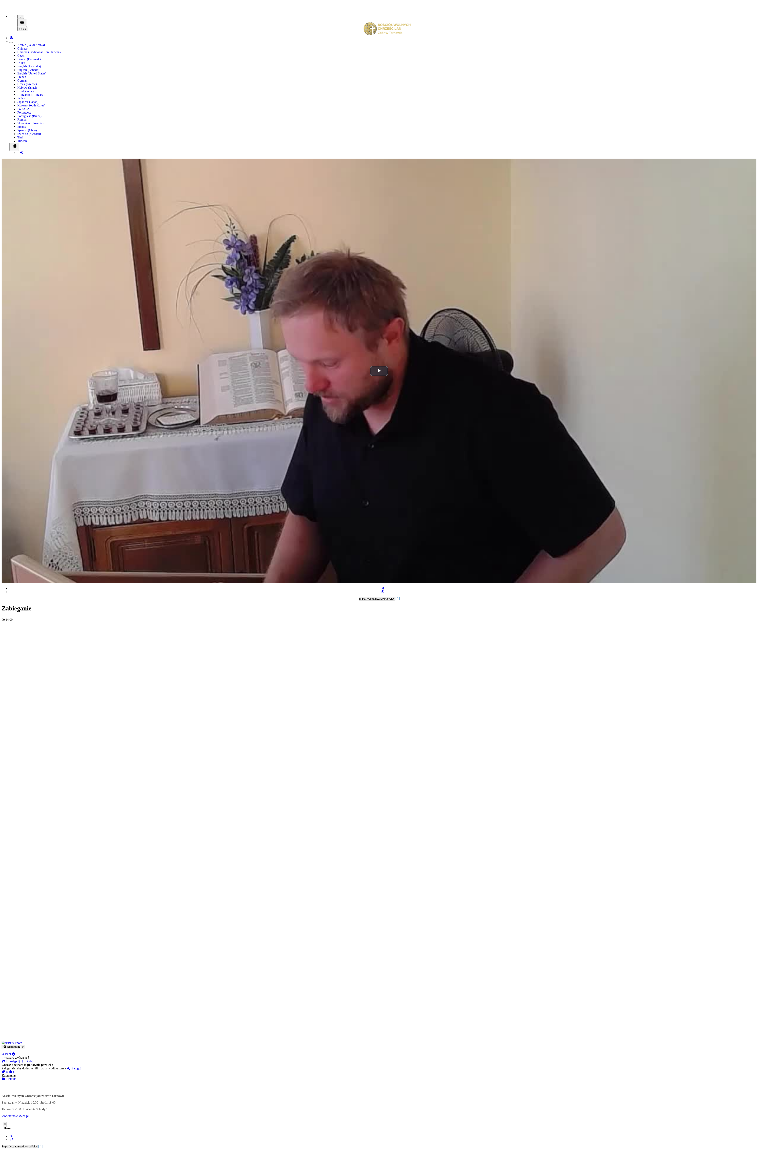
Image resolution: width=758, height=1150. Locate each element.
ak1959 (7, 1054)
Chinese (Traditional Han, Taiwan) (39, 52)
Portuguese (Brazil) (29, 116)
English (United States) (31, 73)
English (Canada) (28, 69)
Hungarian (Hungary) (30, 94)
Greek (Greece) (27, 84)
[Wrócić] (20, 17)
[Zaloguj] (21, 152)
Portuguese (24, 112)
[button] (13, 1047)
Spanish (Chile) (27, 130)
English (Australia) (29, 66)
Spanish (22, 126)
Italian (21, 98)
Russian (22, 119)
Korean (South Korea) (31, 105)
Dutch (21, 62)
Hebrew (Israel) (27, 87)
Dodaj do (31, 1061)
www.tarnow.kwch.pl (15, 1116)
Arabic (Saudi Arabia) (31, 45)
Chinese (22, 48)
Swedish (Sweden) (29, 133)
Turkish (22, 141)
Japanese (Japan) (27, 101)
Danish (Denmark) (29, 59)
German (22, 80)
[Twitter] (383, 588)
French (21, 77)
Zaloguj (76, 1068)
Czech (21, 55)
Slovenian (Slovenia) (30, 123)
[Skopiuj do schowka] (383, 591)
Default (11, 1079)
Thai (20, 137)
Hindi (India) (25, 91)
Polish (21, 109)
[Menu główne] (22, 23)
